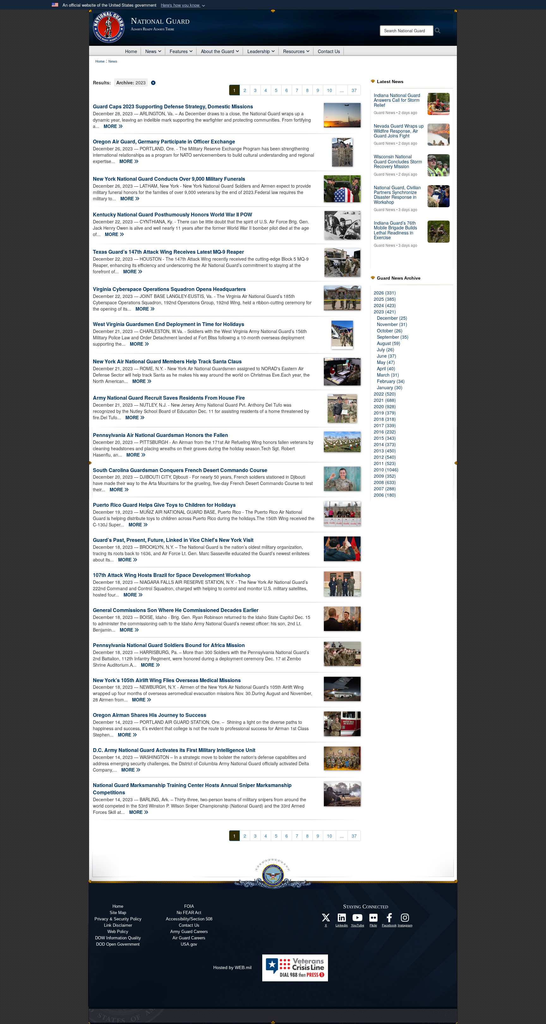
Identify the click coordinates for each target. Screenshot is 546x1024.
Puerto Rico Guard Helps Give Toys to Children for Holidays (164, 504)
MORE (111, 126)
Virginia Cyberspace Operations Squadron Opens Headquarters (169, 289)
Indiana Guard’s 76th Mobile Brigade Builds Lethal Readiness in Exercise (395, 230)
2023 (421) (385, 311)
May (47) (386, 362)
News (150, 51)
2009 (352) (385, 476)
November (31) (392, 324)
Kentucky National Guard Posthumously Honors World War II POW (172, 214)
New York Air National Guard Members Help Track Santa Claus (167, 361)
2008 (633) (385, 482)
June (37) (386, 356)
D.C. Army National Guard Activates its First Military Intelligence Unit (174, 750)
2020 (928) (385, 406)
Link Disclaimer (118, 925)
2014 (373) (385, 444)
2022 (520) (385, 394)
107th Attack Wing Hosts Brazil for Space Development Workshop (172, 575)
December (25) (392, 318)
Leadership (258, 51)
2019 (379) (385, 412)
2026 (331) (385, 292)
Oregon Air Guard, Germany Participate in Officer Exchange (164, 141)
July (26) (385, 349)
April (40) (386, 368)
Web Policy (117, 931)
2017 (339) (385, 425)
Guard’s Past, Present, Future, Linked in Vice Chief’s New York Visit (173, 539)
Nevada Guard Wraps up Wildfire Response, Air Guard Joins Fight (399, 131)
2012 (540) (385, 457)
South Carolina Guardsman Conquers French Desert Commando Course (180, 470)
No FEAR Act (189, 912)
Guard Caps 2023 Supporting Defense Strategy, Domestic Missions (173, 106)
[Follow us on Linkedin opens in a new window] (342, 919)
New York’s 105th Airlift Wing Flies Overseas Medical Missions (167, 680)
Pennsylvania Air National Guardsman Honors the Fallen (160, 435)
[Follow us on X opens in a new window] (326, 919)
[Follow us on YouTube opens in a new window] (358, 919)
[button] (183, 5)
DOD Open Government (118, 944)
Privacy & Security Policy (118, 919)
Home (131, 51)
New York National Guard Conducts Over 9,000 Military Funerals (169, 178)
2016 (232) (385, 431)
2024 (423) (385, 305)
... (342, 90)
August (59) (388, 343)
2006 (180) (385, 495)
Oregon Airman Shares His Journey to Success (149, 714)
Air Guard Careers (189, 938)
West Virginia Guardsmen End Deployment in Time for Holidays (168, 324)
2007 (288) (385, 488)
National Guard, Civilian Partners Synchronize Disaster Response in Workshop (397, 194)
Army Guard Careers (189, 931)
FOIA (189, 906)
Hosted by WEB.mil (232, 967)
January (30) (390, 387)
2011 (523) (385, 463)
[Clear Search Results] (227, 82)
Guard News (384, 112)
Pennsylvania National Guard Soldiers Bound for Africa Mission (169, 645)
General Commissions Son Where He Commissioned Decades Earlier (175, 610)
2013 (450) (385, 450)
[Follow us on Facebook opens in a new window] (389, 919)
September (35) (393, 337)
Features (179, 51)
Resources (294, 51)
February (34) (391, 381)
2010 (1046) (386, 469)
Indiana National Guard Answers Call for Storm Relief (397, 100)
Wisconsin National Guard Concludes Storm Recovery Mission (398, 161)
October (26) (390, 330)
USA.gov (189, 944)
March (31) (388, 375)
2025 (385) (385, 299)
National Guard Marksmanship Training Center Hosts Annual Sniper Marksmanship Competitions (192, 788)
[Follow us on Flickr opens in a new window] (373, 919)
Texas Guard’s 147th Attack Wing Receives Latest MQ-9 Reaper (168, 251)
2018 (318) (385, 419)
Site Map (118, 912)
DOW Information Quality (118, 938)
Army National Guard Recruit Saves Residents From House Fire (169, 397)
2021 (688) (385, 400)
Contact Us (329, 51)
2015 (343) (385, 438)
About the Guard (217, 51)
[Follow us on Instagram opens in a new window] (405, 919)
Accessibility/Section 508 (189, 919)
